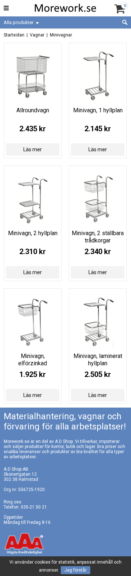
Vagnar (37, 35)
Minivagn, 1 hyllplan (98, 110)
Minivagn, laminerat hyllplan (98, 360)
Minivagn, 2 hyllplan (32, 233)
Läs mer (32, 149)
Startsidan (14, 35)
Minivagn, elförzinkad (32, 360)
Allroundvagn (32, 110)
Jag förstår (75, 570)
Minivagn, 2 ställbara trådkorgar (98, 237)
